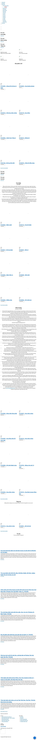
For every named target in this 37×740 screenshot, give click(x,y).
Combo (5, 6)
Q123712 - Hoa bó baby (25, 225)
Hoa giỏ (4, 16)
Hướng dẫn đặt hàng (5, 719)
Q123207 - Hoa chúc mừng (26, 413)
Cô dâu (4, 18)
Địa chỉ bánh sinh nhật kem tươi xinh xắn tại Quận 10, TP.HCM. (17, 634)
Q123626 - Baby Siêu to (7, 275)
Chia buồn (4, 9)
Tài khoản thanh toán (23, 721)
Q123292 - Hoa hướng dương (26, 86)
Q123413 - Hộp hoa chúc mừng (9, 113)
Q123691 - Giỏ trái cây (25, 526)
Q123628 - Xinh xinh (24, 275)
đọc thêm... (2, 559)
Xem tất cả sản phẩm (4, 168)
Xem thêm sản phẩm (4, 305)
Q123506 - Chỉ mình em (25, 300)
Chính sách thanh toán (5, 720)
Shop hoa (21, 718)
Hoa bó (4, 13)
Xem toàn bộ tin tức (4, 711)
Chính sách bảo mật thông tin (7, 716)
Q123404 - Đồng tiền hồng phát (9, 413)
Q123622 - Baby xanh (6, 225)
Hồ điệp (4, 17)
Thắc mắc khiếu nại (5, 721)
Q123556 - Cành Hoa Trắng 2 (8, 138)
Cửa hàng (3, 23)
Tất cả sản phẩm (6, 5)
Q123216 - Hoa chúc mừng (26, 438)
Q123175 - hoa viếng (24, 113)
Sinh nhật (4, 11)
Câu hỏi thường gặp (23, 719)
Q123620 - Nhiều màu (6, 300)
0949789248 (3, 726)
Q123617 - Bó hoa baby (7, 250)
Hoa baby (4, 20)
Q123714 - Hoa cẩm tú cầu (8, 526)
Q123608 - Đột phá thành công (9, 465)
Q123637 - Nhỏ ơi (23, 250)
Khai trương (5, 10)
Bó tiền (4, 19)
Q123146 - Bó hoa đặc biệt (8, 163)
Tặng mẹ (4, 12)
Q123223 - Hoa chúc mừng (8, 492)
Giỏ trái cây (5, 21)
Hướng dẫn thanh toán (24, 720)
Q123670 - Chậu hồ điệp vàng (26, 163)
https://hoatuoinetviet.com (10, 388)
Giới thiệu (3, 3)
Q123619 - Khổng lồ (24, 138)
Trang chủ (3, 2)
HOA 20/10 (5, 8)
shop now (2, 35)
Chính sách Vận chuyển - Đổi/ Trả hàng (8, 718)
